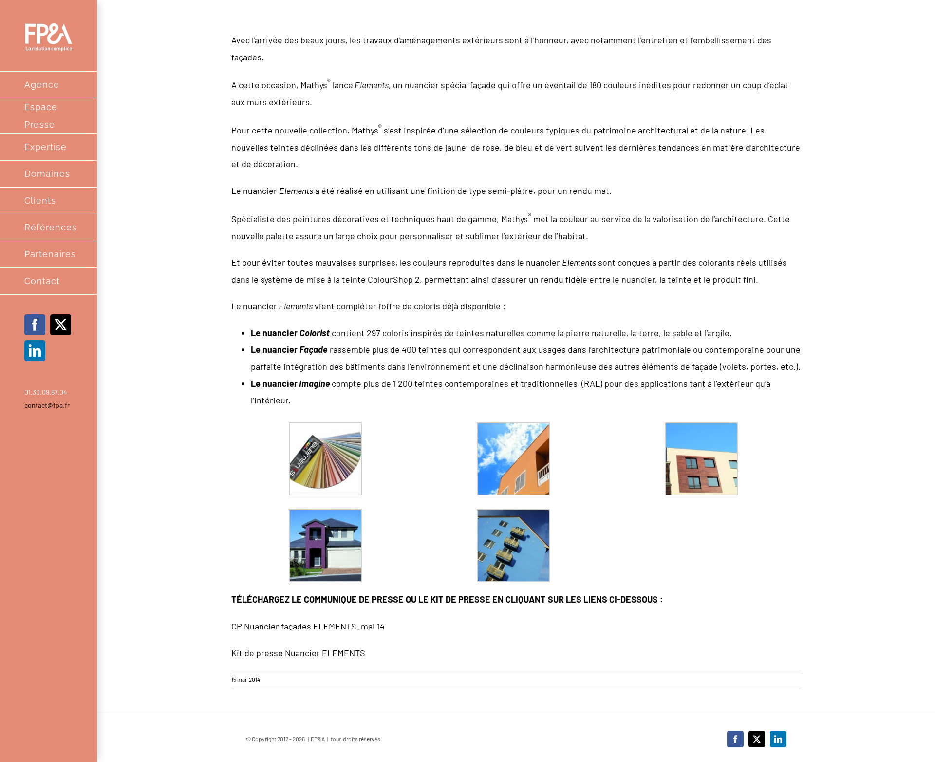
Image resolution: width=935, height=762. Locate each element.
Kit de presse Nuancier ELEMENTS (298, 653)
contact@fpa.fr (47, 405)
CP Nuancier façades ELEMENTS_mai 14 (308, 626)
